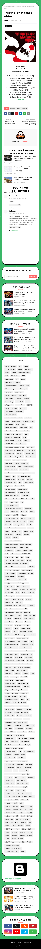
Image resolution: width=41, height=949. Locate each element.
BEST (23, 376)
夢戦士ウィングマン (11, 813)
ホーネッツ (8, 800)
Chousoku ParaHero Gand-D (18, 609)
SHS (17, 557)
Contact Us (27, 942)
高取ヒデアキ (17, 521)
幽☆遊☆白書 (9, 819)
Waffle (23, 755)
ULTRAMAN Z (24, 564)
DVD (33, 454)
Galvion (27, 622)
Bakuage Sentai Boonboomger (14, 447)
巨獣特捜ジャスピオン (11, 518)
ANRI (23, 593)
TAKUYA (31, 732)
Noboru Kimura (15, 554)
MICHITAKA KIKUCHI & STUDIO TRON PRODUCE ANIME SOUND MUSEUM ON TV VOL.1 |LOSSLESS (24, 906)
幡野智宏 (29, 816)
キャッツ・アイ (21, 780)
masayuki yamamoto (11, 774)
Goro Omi (26, 625)
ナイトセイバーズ (10, 793)
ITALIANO (23, 632)
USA (20, 751)
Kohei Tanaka (24, 547)
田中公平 (14, 835)
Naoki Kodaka (9, 706)
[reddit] (24, 926)
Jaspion (7, 476)
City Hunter (8, 486)
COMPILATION (15, 376)
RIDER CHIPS (26, 554)
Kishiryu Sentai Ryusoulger (22, 667)
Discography (9, 424)
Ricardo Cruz (9, 557)
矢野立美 (22, 589)
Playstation (8, 712)
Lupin (24, 437)
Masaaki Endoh (16, 421)
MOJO (17, 463)
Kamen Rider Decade (11, 644)
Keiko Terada (20, 661)
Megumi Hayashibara (11, 693)
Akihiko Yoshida (28, 483)
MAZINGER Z (9, 680)
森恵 (14, 826)
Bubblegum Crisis (19, 525)
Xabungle (16, 570)
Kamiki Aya (8, 657)
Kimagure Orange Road (12, 664)
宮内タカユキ (23, 428)
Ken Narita (30, 661)
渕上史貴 (29, 832)
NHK (14, 703)
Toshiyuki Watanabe (11, 564)
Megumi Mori (24, 693)
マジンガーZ (24, 800)
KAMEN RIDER (9, 382)
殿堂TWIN (31, 829)
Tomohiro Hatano (10, 751)
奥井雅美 (8, 816)
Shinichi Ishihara (28, 466)
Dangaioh (27, 612)
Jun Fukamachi (9, 638)
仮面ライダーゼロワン (11, 806)
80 (15, 483)
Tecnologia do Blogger (12, 879)
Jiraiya (33, 635)
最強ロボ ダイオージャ (12, 822)
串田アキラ (23, 408)
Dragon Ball (9, 457)
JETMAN (17, 635)
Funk (16, 486)
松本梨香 (29, 479)
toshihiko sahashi (10, 580)
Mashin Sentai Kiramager (12, 687)
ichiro (15, 771)
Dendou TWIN (9, 473)
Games (23, 379)
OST (20, 366)
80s (6, 431)
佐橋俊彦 (8, 515)
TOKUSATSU (28, 369)
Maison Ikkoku (20, 680)
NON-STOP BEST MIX (24, 476)
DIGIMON (30, 528)
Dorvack (18, 615)
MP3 (27, 386)
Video (18, 382)
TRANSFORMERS (10, 738)
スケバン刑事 (23, 787)
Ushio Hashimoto (29, 751)
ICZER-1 (15, 632)
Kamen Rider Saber (11, 428)
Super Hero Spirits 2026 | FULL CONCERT (24, 293)
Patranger (28, 709)
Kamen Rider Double (11, 544)
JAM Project (18, 411)
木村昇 (7, 589)
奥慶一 (19, 586)
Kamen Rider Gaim (25, 544)
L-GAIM (18, 551)
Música (12, 109)
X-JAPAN (8, 570)
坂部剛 (30, 810)
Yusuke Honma (9, 767)
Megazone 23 (9, 690)
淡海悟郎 (14, 832)
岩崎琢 (23, 816)
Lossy (7, 421)
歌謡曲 (24, 829)
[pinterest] (33, 926)
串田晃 (15, 803)
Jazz (23, 424)
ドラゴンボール (9, 586)
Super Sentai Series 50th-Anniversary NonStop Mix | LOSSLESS (25, 347)
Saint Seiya (31, 450)
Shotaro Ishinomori (11, 470)
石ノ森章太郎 (31, 589)
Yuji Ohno (14, 408)
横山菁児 (20, 826)
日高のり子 (26, 819)
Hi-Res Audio (19, 392)
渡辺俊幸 (14, 589)
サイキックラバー (23, 583)
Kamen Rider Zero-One (12, 496)
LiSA (6, 677)
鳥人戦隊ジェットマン (11, 852)
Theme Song (9, 402)
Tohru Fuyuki (20, 560)
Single (7, 373)
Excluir (18, 205)
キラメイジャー (9, 784)
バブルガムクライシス (24, 793)
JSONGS (6, 20)
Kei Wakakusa (9, 661)
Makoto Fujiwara (10, 683)
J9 (33, 473)
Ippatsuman (9, 635)
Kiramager (8, 667)
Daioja (7, 531)
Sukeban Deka (22, 732)
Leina (32, 674)
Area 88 (20, 599)
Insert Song (22, 395)
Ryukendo (28, 716)
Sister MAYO (18, 725)
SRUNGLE (26, 719)
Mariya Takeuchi (23, 683)
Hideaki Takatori (10, 489)
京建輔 (21, 803)
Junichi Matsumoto (22, 638)
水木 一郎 (31, 518)
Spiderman (29, 729)
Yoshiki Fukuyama (27, 570)
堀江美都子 (21, 479)
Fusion (26, 531)
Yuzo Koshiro (22, 573)
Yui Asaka (20, 764)
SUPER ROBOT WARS (11, 505)
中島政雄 (8, 803)
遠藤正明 (19, 454)
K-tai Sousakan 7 (10, 641)
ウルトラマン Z (9, 780)
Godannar (18, 625)
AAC (24, 521)
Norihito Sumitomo (22, 706)
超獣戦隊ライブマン (11, 842)
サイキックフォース (11, 787)
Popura (17, 712)
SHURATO (8, 719)
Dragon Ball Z (19, 457)
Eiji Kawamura (26, 473)
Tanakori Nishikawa (11, 745)
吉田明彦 (15, 515)
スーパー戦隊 (9, 790)
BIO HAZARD (9, 602)
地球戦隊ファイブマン (19, 810)
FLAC (7, 366)
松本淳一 (8, 826)
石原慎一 (8, 521)
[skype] (24, 931)
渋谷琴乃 (22, 832)
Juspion (7, 538)
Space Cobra (19, 729)
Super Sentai (9, 379)
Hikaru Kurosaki (22, 489)
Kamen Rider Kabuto (11, 651)
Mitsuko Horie (21, 450)
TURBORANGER (22, 738)
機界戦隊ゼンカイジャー (12, 829)
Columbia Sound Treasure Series (15, 528)
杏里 (30, 822)
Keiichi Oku (25, 496)
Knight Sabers (9, 670)
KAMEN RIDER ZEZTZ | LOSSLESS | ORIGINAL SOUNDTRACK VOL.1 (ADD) (25, 898)
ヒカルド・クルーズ (28, 797)
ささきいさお (14, 512)
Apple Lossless (20, 444)
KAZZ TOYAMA (22, 641)
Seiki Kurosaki (22, 722)
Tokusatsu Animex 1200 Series (14, 386)
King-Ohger (9, 463)
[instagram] (8, 931)
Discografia (23, 389)
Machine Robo (27, 551)
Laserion (25, 674)
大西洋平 (29, 813)
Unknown (12, 211)
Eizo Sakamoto (30, 457)
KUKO (31, 641)
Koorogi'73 (8, 674)
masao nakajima (10, 577)
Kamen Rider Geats (11, 648)
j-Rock (19, 441)
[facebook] (8, 926)
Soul (32, 725)
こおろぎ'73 (8, 777)
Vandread (8, 755)
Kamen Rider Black (23, 492)
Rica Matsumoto (10, 466)
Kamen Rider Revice (11, 547)
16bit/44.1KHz (9, 593)
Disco (18, 473)
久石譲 (32, 512)
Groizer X (8, 628)
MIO (14, 476)
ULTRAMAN (8, 392)
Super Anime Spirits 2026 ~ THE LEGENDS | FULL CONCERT (25, 310)
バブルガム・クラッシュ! (12, 797)
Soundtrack (8, 729)
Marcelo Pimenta (15, 196)
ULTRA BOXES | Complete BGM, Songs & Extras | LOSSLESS (24, 890)
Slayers (26, 725)
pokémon (21, 577)
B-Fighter (28, 599)
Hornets (7, 632)
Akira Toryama (9, 596)
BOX (6, 376)
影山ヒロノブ (9, 405)
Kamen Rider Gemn (25, 648)
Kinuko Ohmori (26, 664)
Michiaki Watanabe (11, 696)
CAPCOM (22, 606)
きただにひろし (24, 774)
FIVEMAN (8, 619)
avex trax (8, 771)
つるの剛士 (31, 777)
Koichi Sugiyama (21, 670)
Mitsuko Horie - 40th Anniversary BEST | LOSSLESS (22, 169)
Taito (6, 742)
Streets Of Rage (10, 732)
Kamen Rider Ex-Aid (27, 644)
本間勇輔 (23, 822)
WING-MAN (31, 567)
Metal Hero (24, 463)
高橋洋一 (29, 842)
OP (6, 502)
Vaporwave (21, 567)
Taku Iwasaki (25, 742)
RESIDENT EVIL (9, 716)
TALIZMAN (8, 735)
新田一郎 (23, 518)
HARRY (16, 628)
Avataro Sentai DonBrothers (13, 434)
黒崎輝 (22, 852)
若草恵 (7, 839)
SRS (22, 557)
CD (6, 609)
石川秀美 (22, 835)
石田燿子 (29, 835)
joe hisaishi (28, 509)
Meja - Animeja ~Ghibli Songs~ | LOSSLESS (23, 178)
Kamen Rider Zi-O (26, 654)
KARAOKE (17, 437)
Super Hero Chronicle (22, 398)
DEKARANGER (9, 612)
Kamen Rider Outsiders (27, 651)
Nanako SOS (22, 703)
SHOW (17, 424)
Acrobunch (30, 593)
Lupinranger (14, 677)
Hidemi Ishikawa (25, 628)
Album (14, 373)
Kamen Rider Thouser (11, 654)
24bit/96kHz (9, 411)
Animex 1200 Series (24, 373)
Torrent (29, 560)
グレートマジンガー (22, 784)
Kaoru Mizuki (18, 657)
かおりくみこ (22, 580)
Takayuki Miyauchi (10, 415)
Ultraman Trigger (10, 567)
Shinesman (8, 725)
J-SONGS (26, 534)
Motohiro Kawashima (11, 699)
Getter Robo (9, 534)
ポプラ (16, 800)
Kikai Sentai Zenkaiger (12, 499)
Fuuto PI (7, 460)
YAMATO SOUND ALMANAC (13, 509)
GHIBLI (22, 486)
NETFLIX (8, 703)
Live (17, 379)
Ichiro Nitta (30, 447)
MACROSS (24, 677)
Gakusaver (19, 622)
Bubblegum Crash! (11, 606)
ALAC (17, 593)
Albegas (19, 596)
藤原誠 (14, 839)
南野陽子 (8, 810)
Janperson (25, 635)
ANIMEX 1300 (9, 444)
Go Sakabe (8, 625)
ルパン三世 (24, 512)
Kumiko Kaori (9, 551)
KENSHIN (15, 538)
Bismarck (8, 525)
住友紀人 (23, 806)
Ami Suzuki (27, 596)
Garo (31, 531)
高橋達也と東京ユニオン (12, 845)
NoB (6, 554)
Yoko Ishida (21, 758)
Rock (19, 466)
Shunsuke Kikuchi (28, 421)
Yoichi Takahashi (10, 758)
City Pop (27, 454)
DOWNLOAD (20, 99)
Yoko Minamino (10, 761)
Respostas (14, 208)
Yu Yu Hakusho (10, 764)
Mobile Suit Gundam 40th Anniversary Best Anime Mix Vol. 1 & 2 (24, 302)
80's (31, 428)
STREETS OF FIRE (10, 722)
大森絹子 (21, 813)
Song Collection (18, 6)
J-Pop (7, 408)
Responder (12, 205)
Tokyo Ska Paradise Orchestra (14, 748)
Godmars (18, 534)
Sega (27, 557)
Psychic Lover (14, 502)
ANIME (26, 366)
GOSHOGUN (17, 619)
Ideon (30, 632)
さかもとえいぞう (10, 583)
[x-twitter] (16, 926)
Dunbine (14, 531)
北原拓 (30, 806)
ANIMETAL (28, 418)
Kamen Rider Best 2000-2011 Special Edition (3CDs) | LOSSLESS (25, 158)
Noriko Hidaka (9, 709)
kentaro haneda (10, 479)
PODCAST (19, 709)
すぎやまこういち (20, 777)
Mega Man (26, 687)
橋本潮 (28, 826)
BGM (26, 434)
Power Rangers (10, 441)
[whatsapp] (33, 931)
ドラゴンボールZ (20, 790)
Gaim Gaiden (9, 622)
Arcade (13, 599)
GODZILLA (8, 437)
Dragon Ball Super (29, 615)
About (20, 942)
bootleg (30, 573)
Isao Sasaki (16, 460)
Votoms (16, 755)
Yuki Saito (29, 764)
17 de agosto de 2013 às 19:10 (17, 198)
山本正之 (15, 816)
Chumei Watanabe (11, 395)
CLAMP (29, 525)
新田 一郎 (26, 586)
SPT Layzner (17, 719)
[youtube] (16, 931)
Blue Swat (19, 602)
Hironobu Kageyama (11, 389)
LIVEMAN (17, 674)
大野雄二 (26, 441)
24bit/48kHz (9, 398)
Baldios (31, 521)
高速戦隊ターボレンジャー (13, 848)
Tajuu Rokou (14, 742)
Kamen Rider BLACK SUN (12, 541)
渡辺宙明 (29, 405)
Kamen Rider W (10, 450)
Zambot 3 (28, 767)
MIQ (22, 499)
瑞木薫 (7, 835)
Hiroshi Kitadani (10, 492)
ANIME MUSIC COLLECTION (13, 418)
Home (13, 942)
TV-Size (31, 738)
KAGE (24, 460)
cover (27, 402)
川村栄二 (23, 515)
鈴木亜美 (21, 842)
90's (20, 483)
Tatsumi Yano (24, 470)
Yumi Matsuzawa (10, 573)
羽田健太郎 (8, 483)
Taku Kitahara (9, 560)
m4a (6, 512)
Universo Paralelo (15, 431)
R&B (22, 502)
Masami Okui (30, 499)
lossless (13, 366)
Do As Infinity (9, 615)
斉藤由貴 (18, 819)
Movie (22, 699)
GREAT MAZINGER (29, 619)
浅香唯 (7, 832)
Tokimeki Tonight (24, 745)
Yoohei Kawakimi (22, 761)
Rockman (19, 716)
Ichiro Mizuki (19, 402)
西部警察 (20, 839)
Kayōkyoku (28, 657)
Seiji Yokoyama (9, 454)
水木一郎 (25, 431)
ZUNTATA (19, 767)
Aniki (7, 599)
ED (20, 531)
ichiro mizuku (24, 771)
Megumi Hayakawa (21, 690)
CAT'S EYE (31, 606)
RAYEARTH (24, 712)
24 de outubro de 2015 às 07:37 (18, 213)
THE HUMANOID (19, 735)
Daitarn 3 (19, 612)
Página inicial (8, 6)
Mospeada (23, 696)
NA (28, 699)
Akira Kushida (20, 405)
